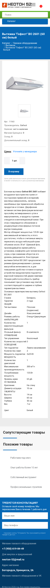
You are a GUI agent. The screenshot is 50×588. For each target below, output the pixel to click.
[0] (38, 4)
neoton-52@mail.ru (13, 559)
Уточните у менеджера (25, 152)
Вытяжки (10, 45)
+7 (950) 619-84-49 (13, 548)
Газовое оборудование (25, 43)
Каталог (11, 21)
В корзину (13, 171)
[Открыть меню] (33, 4)
